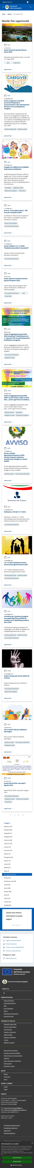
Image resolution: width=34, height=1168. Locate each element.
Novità (9, 14)
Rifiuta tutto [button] (17, 1161)
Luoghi (6, 1087)
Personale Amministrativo (11, 1014)
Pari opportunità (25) (10, 874)
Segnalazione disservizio (10, 1128)
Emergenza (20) (8, 857)
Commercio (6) (8, 840)
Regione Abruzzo (7, 2)
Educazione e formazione (11, 1051)
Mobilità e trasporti (9, 1043)
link (2, 1154)
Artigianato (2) (8, 837)
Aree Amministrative (10, 1003)
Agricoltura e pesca (9, 1066)
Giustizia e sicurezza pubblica (12, 1053)
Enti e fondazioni (8, 1008)
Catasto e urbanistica (10, 1037)
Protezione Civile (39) (10, 881)
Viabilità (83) (7, 905)
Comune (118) (8, 844)
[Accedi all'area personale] (27, 2)
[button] (17, 1165)
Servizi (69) (7, 888)
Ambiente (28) (8, 830)
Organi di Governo (9, 1001)
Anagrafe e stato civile (10, 1024)
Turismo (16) (7, 902)
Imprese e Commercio (10, 1032)
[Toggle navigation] (3, 7)
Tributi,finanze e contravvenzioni (13, 1056)
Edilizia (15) (7, 854)
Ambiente (6, 1058)
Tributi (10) (7, 898)
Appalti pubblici (8, 1035)
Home (3, 14)
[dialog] (17, 1154)
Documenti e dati (8, 1016)
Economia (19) (8, 850)
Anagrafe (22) (8, 833)
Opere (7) (6, 871)
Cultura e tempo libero (10, 1027)
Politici (6, 1011)
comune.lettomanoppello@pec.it (13, 1108)
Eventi (5, 1089)
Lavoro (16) (7, 864)
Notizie (9, 390)
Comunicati (7, 1077)
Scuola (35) (7, 885)
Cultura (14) (7, 847)
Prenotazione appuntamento (12, 1125)
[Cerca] (31, 7)
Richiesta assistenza (9, 1133)
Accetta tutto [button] (17, 1157)
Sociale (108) (7, 891)
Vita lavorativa (8, 1030)
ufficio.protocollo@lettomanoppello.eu (15, 1110)
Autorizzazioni (8, 1064)
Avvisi (8, 45)
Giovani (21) (7, 861)
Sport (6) (6, 895)
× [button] (32, 1143)
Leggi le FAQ (7, 1131)
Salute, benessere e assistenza (12, 1061)
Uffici (5, 1006)
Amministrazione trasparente (12, 1141)
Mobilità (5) (7, 868)
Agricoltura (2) (8, 826)
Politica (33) (7, 878)
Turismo (6, 1040)
